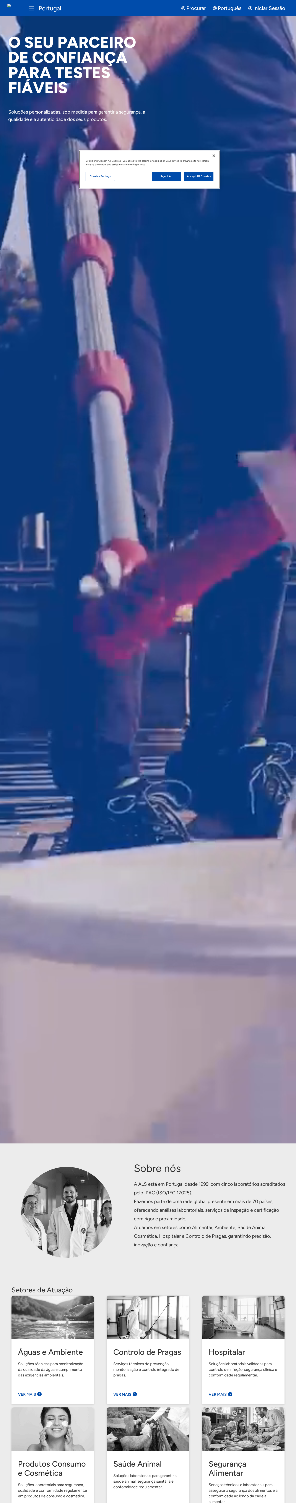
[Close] (214, 155)
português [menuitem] (229, 8)
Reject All (166, 176)
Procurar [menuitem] (196, 8)
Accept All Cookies (199, 176)
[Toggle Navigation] (31, 8)
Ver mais (27, 1394)
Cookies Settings (100, 176)
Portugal (50, 8)
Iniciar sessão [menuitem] (269, 8)
